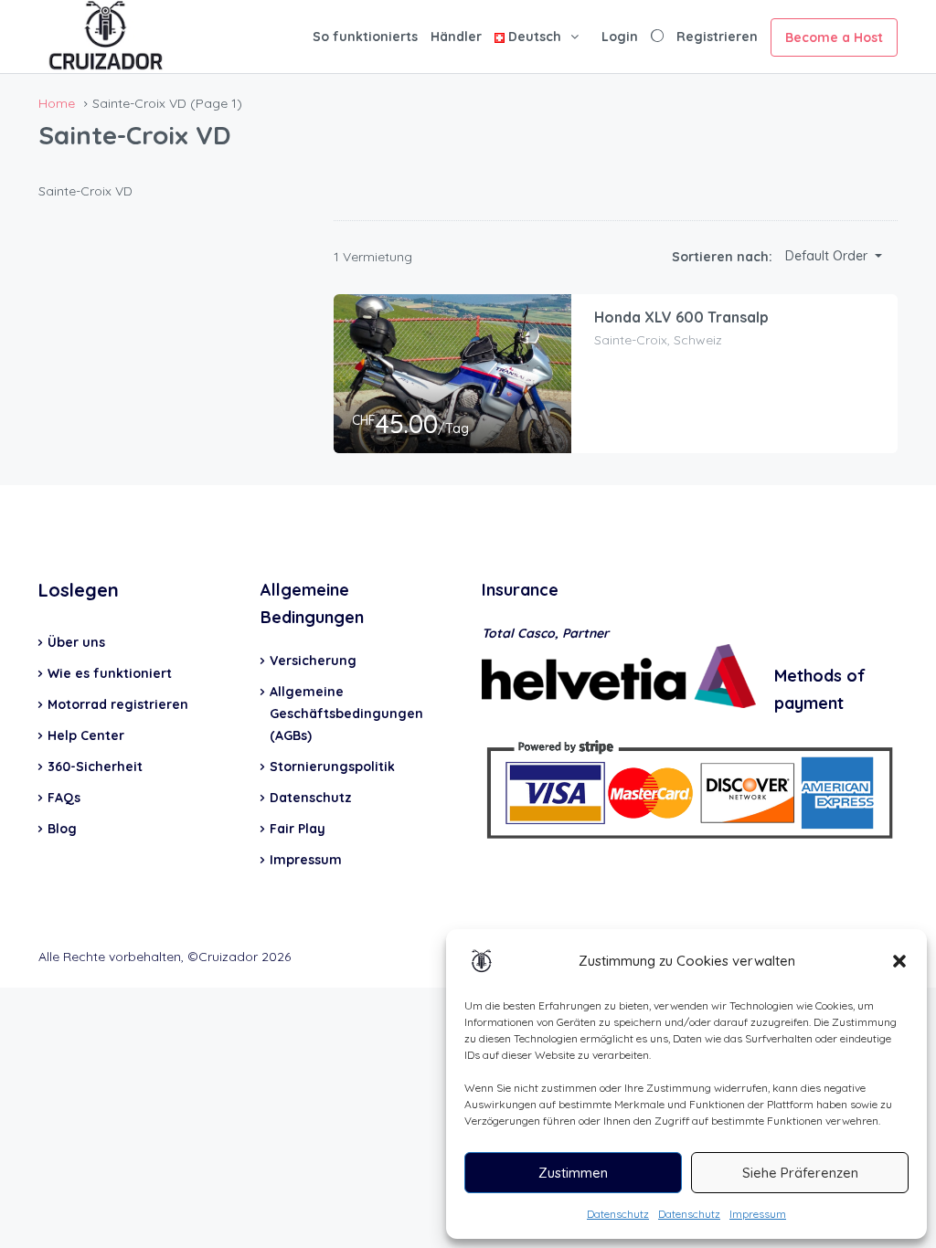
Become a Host (834, 37)
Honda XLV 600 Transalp (681, 317)
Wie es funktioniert (110, 673)
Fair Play (297, 828)
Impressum (757, 1214)
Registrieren (717, 36)
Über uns (76, 642)
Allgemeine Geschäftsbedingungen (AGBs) (346, 713)
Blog (62, 828)
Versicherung (313, 660)
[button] (899, 961)
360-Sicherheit (95, 766)
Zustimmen (573, 1172)
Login (619, 36)
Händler (456, 36)
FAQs (64, 797)
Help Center (86, 735)
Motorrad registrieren (118, 704)
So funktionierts (365, 36)
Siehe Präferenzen (800, 1172)
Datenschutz (618, 1214)
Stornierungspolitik (332, 766)
